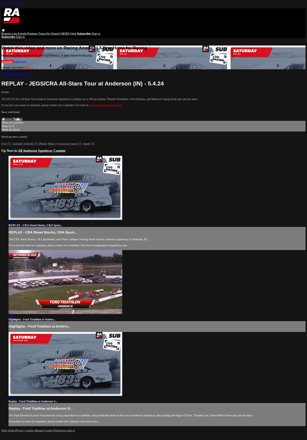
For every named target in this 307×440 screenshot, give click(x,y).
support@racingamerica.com (105, 105)
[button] (3, 30)
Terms (11, 430)
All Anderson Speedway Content (41, 150)
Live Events (19, 33)
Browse (6, 33)
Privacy (20, 430)
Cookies (29, 430)
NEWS (65, 33)
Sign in (95, 33)
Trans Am (44, 33)
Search (56, 33)
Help (73, 33)
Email (19, 119)
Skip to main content (13, 2)
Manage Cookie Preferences (50, 430)
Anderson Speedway (16, 74)
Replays (32, 33)
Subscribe (7, 61)
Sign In (20, 36)
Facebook (7, 119)
